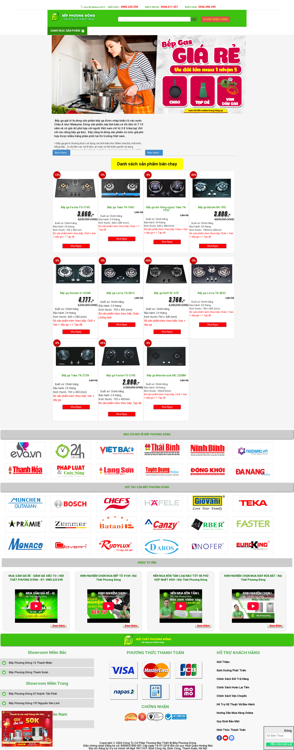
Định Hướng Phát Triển (231, 670)
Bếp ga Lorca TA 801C (121, 293)
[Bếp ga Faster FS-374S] (75, 188)
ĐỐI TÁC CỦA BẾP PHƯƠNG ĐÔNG (147, 487)
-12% (57, 174)
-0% (102, 174)
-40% (148, 260)
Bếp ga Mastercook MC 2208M (166, 375)
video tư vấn (147, 562)
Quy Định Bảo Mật (228, 721)
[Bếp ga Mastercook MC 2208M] (166, 356)
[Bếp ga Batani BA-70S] (212, 188)
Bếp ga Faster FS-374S (75, 207)
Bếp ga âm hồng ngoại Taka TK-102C (166, 209)
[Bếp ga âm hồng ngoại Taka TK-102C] (166, 188)
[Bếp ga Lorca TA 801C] (121, 274)
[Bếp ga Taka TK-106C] (121, 188)
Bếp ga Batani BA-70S (212, 207)
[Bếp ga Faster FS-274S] (121, 356)
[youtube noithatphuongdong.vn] (225, 739)
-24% (102, 343)
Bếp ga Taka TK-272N (75, 375)
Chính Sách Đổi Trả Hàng (233, 679)
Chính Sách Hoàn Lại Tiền (233, 687)
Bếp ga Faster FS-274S (120, 375)
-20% (193, 174)
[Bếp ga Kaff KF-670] (166, 274)
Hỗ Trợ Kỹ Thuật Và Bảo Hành (236, 704)
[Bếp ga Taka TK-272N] (75, 356)
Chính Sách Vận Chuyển (232, 696)
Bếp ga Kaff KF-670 (166, 293)
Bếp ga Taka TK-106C (120, 207)
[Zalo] (231, 739)
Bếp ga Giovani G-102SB (75, 293)
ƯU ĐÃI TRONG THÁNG (215, 19)
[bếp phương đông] (72, 16)
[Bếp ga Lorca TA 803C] (212, 274)
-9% (56, 260)
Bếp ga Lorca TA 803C (212, 293)
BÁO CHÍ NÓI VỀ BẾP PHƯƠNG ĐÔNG (147, 434)
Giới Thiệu (223, 662)
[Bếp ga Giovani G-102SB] (75, 274)
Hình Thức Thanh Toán (231, 729)
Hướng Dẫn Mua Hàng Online (235, 713)
